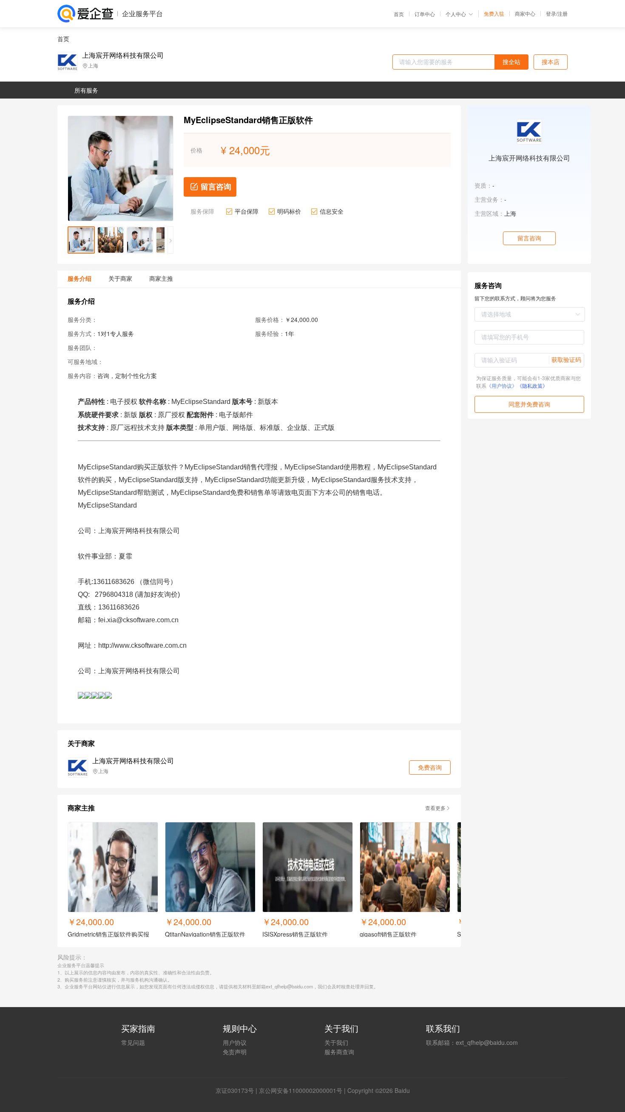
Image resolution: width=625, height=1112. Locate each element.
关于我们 (336, 1042)
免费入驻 (494, 13)
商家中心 (525, 13)
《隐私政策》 (532, 385)
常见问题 (133, 1042)
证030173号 (238, 1090)
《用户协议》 (501, 385)
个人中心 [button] (456, 13)
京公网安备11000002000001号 (300, 1090)
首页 (399, 14)
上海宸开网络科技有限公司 (123, 55)
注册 (562, 13)
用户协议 (235, 1042)
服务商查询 (339, 1051)
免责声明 (235, 1051)
